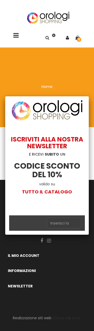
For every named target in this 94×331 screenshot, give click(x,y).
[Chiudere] (88, 96)
